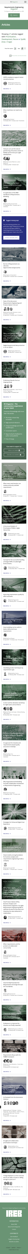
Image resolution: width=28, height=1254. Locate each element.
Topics (15, 15)
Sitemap (8, 1247)
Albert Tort (10, 754)
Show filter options (9, 48)
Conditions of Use (14, 1249)
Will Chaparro (7, 713)
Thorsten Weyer (12, 1111)
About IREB (14, 1224)
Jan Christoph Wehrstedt (9, 1113)
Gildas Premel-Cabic (12, 203)
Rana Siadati (11, 1186)
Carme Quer (20, 1064)
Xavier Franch (19, 389)
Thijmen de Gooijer (12, 712)
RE (14, 2)
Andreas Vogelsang (7, 391)
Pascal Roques (11, 638)
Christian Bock (11, 792)
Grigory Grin (16, 600)
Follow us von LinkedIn (13, 450)
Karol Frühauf (11, 119)
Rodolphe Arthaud (12, 494)
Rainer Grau (15, 567)
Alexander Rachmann (13, 312)
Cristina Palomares (12, 1064)
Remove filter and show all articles (18, 55)
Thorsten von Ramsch (18, 1028)
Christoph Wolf (11, 868)
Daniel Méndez (11, 389)
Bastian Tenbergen (12, 1110)
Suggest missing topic (11, 237)
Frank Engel (11, 313)
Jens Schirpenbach (12, 275)
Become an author (14, 1241)
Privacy (19, 1247)
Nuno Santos (16, 673)
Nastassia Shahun (17, 827)
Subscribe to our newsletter (13, 454)
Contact (14, 1229)
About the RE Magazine (14, 1227)
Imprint (14, 1247)
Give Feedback (14, 1236)
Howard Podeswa (17, 916)
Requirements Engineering (14, 9)
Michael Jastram (11, 994)
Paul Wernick (17, 1186)
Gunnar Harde (16, 533)
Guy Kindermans (16, 82)
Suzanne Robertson (12, 161)
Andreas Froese (20, 1111)
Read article (6, 88)
